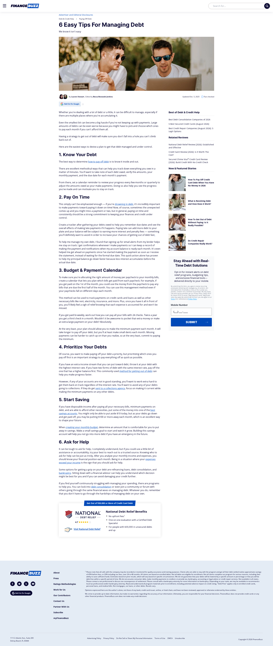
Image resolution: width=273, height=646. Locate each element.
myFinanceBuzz (61, 618)
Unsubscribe (180, 638)
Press (56, 578)
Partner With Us (61, 606)
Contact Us (58, 601)
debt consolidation (101, 486)
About (56, 572)
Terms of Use (160, 638)
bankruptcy (65, 473)
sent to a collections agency (110, 388)
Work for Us (59, 589)
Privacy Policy (108, 638)
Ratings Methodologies (64, 584)
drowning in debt (124, 204)
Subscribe (58, 612)
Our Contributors (61, 595)
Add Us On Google (71, 104)
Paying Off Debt (85, 19)
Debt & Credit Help (66, 19)
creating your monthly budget (82, 427)
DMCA (170, 638)
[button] (4, 5)
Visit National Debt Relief (87, 529)
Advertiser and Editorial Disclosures (76, 14)
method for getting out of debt (135, 371)
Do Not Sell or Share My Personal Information (134, 638)
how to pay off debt (98, 161)
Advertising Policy (94, 638)
